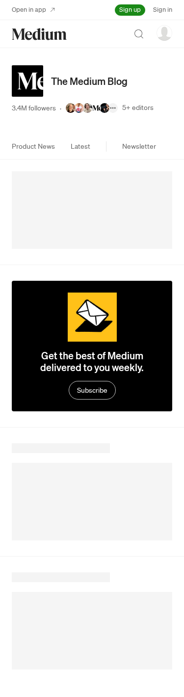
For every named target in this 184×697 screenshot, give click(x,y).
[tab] (33, 146)
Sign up (130, 9)
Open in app (29, 9)
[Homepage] (39, 34)
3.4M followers (34, 108)
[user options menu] (164, 33)
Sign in (162, 9)
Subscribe (92, 390)
